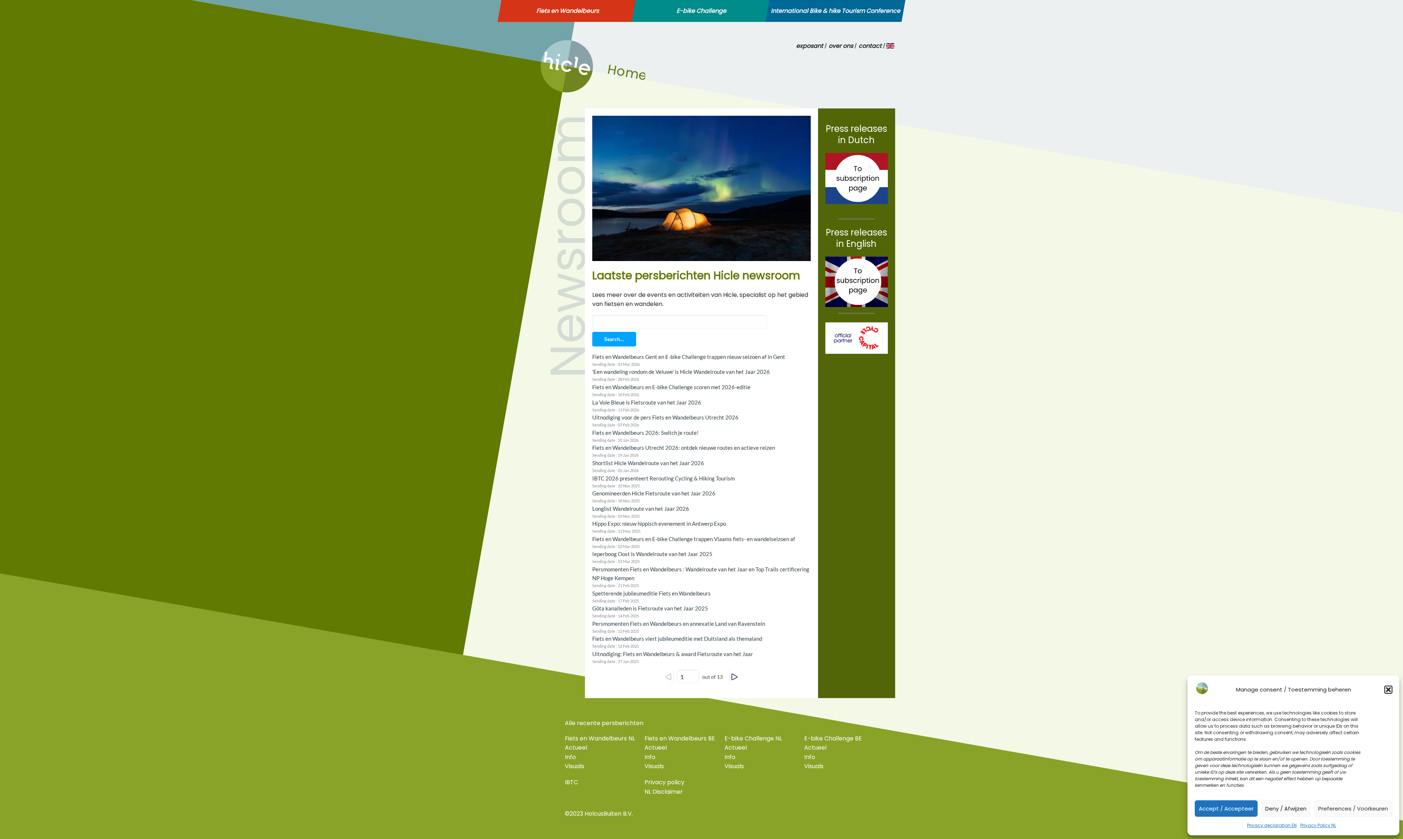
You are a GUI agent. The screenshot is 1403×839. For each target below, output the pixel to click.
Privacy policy (664, 782)
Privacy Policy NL (1318, 825)
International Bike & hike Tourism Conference (835, 11)
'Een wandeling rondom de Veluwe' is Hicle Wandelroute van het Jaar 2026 (681, 371)
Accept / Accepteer (1226, 808)
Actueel (576, 747)
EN (890, 46)
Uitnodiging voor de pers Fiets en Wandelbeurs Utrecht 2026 (665, 417)
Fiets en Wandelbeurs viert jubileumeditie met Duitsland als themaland (677, 638)
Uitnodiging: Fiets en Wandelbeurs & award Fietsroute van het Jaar (672, 654)
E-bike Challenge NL (753, 738)
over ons (841, 46)
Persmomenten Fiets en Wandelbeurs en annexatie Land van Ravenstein (678, 623)
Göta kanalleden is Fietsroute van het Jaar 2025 (650, 608)
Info (570, 757)
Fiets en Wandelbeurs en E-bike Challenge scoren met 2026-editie (671, 387)
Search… (614, 339)
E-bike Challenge (701, 11)
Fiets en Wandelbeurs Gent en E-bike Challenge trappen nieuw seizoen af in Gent (688, 356)
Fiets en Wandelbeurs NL (600, 738)
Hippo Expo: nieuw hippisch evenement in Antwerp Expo (659, 523)
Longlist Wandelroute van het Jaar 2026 (640, 508)
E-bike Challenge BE (833, 738)
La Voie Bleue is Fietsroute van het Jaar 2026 (646, 402)
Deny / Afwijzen (1286, 808)
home (549, 90)
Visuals (574, 766)
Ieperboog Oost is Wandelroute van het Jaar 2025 (652, 554)
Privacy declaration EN (1272, 825)
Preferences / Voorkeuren (1353, 808)
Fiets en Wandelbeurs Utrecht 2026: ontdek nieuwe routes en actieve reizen (683, 447)
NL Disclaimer (664, 792)
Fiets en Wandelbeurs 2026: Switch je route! (645, 432)
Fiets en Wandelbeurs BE (680, 738)
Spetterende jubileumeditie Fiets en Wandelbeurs (651, 593)
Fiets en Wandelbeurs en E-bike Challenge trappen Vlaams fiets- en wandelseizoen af (693, 539)
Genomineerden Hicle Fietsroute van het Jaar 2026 (653, 493)
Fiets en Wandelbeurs (567, 11)
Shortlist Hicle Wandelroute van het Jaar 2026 (648, 463)
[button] (1388, 689)
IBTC (571, 782)
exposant (809, 46)
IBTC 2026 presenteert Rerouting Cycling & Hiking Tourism (663, 478)
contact (870, 46)
